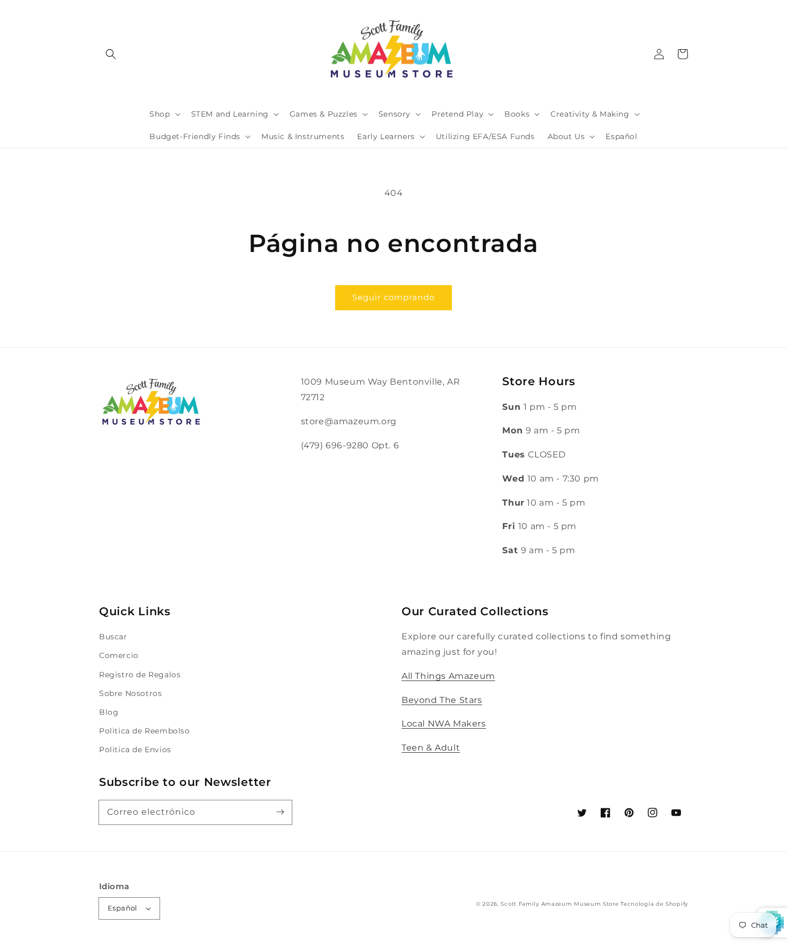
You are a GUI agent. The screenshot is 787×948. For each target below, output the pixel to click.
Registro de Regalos (139, 674)
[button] (111, 54)
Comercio (119, 655)
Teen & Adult (431, 748)
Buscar (113, 636)
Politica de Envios (135, 749)
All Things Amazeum (448, 676)
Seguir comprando (393, 297)
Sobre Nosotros (130, 693)
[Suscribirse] (280, 812)
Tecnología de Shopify (654, 903)
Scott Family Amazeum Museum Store (559, 903)
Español (123, 908)
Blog (108, 712)
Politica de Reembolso (144, 731)
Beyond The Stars (442, 700)
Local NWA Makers (444, 723)
